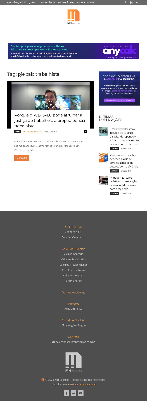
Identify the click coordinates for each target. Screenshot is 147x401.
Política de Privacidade (83, 384)
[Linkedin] (131, 2)
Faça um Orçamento (87, 2)
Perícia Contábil (73, 281)
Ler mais (22, 157)
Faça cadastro (48, 2)
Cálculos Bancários (74, 254)
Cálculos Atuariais (73, 275)
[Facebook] (125, 2)
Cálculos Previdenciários (73, 264)
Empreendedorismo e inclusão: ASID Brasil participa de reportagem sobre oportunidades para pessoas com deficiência (124, 136)
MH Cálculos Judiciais (32, 131)
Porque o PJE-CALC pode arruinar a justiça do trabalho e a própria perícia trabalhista (49, 120)
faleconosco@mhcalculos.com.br (75, 342)
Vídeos (17, 131)
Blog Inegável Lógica (73, 325)
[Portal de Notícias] (73, 17)
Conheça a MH (73, 232)
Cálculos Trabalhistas (73, 259)
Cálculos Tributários (73, 270)
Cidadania (114, 148)
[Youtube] (137, 2)
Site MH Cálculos (66, 2)
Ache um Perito (73, 308)
